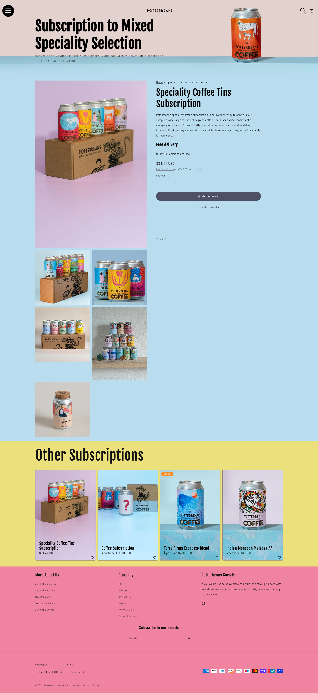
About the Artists (44, 610)
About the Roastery (45, 584)
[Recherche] (303, 11)
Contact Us (124, 597)
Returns (122, 603)
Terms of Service (127, 616)
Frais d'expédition (165, 169)
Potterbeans (50, 685)
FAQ (120, 584)
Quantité (160, 175)
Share (162, 239)
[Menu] (8, 11)
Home (159, 82)
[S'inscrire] (189, 638)
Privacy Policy (126, 610)
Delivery (122, 590)
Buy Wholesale (43, 597)
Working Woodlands (46, 603)
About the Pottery (45, 590)
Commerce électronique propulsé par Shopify (77, 685)
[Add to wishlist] (92, 558)
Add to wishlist (211, 207)
